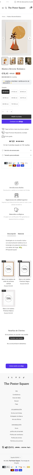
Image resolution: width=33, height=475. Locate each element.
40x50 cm (5, 98)
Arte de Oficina (16, 419)
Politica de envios (16, 438)
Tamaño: (4, 87)
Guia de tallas (17, 398)
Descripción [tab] (11, 234)
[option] (16, 38)
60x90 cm (5, 104)
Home (3, 16)
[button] (5, 77)
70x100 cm (14, 104)
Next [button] (30, 38)
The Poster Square (14, 461)
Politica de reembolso (16, 434)
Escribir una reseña (16, 338)
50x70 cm (23, 98)
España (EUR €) (15, 457)
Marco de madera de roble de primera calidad (8, 281)
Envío (16, 428)
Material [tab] (21, 234)
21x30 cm (14, 91)
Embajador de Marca (16, 416)
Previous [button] (3, 38)
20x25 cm (6, 91)
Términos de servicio (16, 441)
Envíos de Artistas (16, 413)
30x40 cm (23, 91)
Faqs (16, 404)
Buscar (16, 401)
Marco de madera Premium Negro (24, 280)
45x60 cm (14, 98)
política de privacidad (16, 431)
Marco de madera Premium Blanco (8, 310)
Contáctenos (16, 394)
